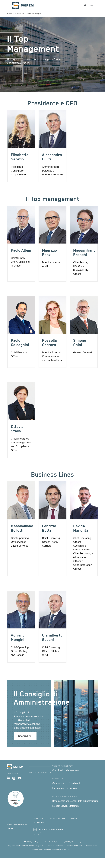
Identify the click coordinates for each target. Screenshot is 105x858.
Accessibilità (38, 822)
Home (9, 14)
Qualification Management (65, 770)
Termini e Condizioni (57, 818)
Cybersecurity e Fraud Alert (66, 783)
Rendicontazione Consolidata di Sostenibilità (75, 801)
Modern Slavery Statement (65, 806)
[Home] (24, 5)
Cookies (74, 818)
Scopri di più (25, 736)
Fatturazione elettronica (64, 788)
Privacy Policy (39, 818)
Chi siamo (19, 14)
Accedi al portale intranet (51, 829)
